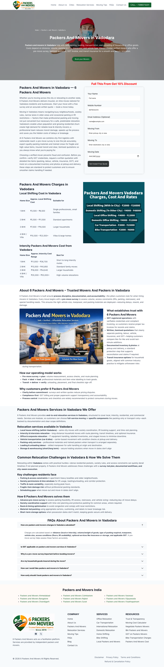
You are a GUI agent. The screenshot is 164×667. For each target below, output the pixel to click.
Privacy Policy (112, 657)
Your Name (93, 94)
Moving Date (93, 152)
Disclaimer (99, 657)
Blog (69, 642)
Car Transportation (105, 623)
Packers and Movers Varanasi (119, 596)
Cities (71, 5)
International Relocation (107, 626)
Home (53, 5)
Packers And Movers (76, 626)
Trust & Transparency (135, 619)
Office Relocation (104, 619)
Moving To (92, 140)
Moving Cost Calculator (136, 623)
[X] (41, 634)
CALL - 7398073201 (140, 5)
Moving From (93, 128)
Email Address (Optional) (99, 117)
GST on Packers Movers (136, 634)
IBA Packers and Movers (136, 630)
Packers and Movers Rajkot (75, 599)
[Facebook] (36, 634)
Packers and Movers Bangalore (34, 599)
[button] (82, 525)
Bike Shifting (102, 638)
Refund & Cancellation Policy (117, 661)
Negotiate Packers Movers (137, 626)
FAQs (111, 5)
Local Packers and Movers (108, 642)
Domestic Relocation (106, 630)
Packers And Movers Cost (137, 642)
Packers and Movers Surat (75, 602)
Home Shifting (103, 634)
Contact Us (121, 5)
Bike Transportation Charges (138, 638)
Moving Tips (101, 5)
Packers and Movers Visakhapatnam (122, 602)
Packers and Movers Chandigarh (35, 602)
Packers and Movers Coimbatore (78, 596)
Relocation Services (85, 5)
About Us (62, 5)
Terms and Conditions (130, 657)
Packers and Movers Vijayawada (121, 599)
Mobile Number (95, 105)
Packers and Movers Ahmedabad (35, 596)
